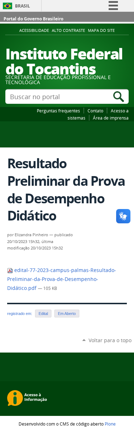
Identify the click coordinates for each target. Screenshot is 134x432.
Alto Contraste (68, 30)
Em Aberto (67, 313)
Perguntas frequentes (58, 110)
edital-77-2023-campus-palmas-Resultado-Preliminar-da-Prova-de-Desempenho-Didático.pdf (61, 279)
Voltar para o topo (110, 340)
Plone (110, 424)
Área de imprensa (111, 118)
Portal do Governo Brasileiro (33, 19)
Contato (95, 110)
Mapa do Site (101, 30)
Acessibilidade (34, 30)
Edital (43, 313)
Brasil (22, 6)
